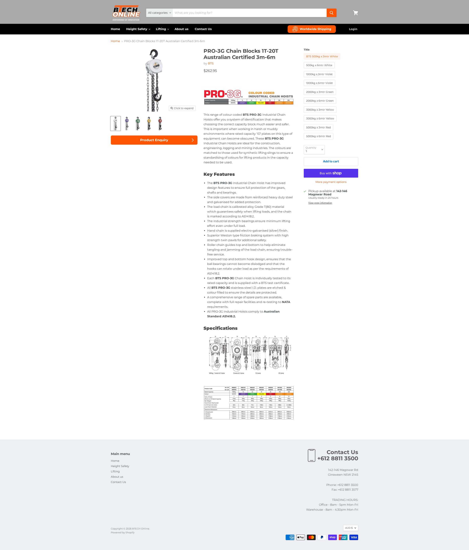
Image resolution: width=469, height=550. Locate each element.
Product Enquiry (154, 140)
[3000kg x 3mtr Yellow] (320, 113)
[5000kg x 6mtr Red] (319, 140)
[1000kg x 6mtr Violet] (320, 87)
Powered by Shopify (122, 532)
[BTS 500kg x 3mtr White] (322, 60)
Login (353, 29)
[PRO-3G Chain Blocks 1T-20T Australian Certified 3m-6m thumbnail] (115, 123)
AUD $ (349, 527)
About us (182, 29)
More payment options (330, 181)
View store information (320, 203)
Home (115, 29)
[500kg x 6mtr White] (319, 69)
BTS (211, 63)
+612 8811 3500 (337, 458)
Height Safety (137, 29)
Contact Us (203, 29)
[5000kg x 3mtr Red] (319, 131)
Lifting (161, 29)
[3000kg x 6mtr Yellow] (320, 122)
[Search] (332, 13)
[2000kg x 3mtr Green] (320, 96)
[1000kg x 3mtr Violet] (320, 78)
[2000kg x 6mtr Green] (320, 104)
